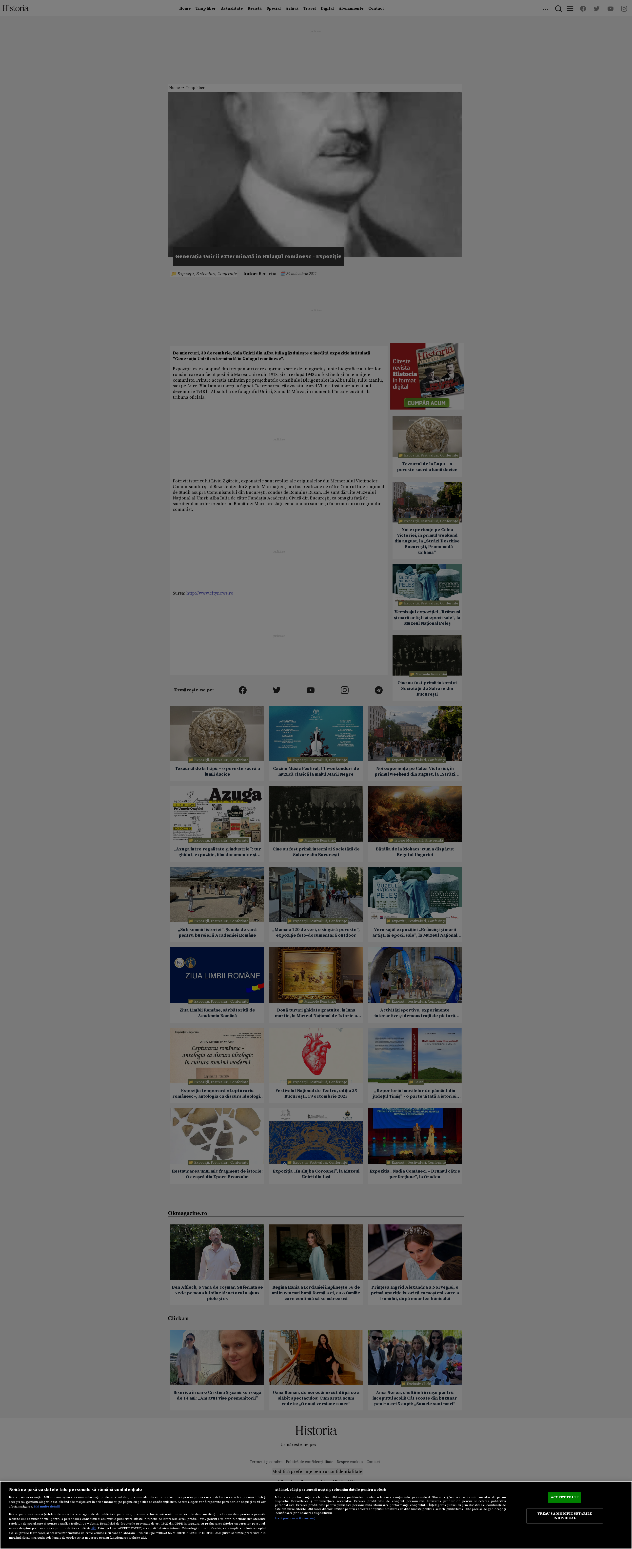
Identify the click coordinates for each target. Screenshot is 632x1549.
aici (93, 1528)
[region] (316, 1515)
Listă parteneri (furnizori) (295, 1518)
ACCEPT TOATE (564, 1497)
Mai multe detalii (47, 1506)
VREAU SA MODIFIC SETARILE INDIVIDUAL (564, 1515)
